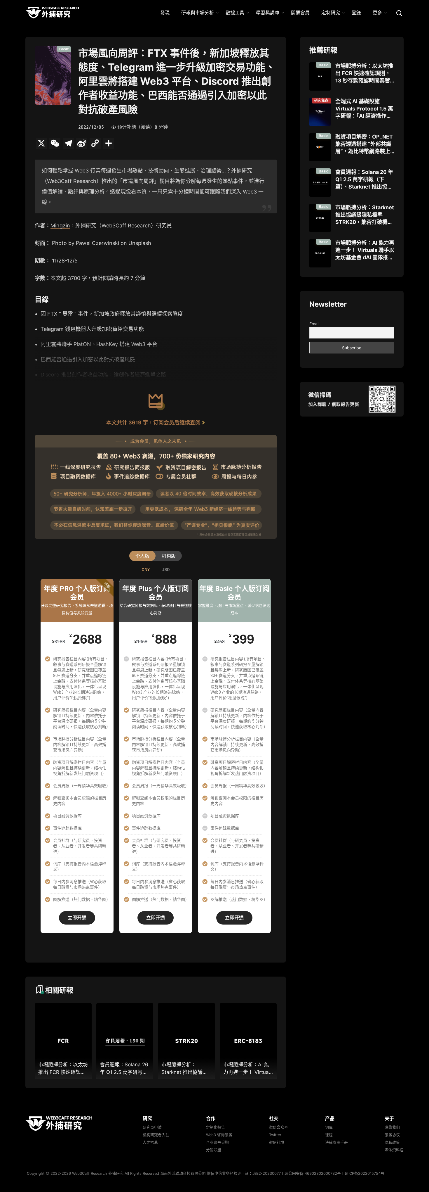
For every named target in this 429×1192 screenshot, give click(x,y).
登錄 (356, 12)
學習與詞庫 (267, 12)
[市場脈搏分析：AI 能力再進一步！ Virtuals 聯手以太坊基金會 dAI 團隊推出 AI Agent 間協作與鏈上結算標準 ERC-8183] (320, 253)
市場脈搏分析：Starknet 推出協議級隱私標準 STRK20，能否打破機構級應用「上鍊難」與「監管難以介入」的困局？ (364, 215)
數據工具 (235, 12)
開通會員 (300, 12)
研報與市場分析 (197, 12)
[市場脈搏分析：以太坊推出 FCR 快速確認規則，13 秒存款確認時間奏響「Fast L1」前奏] (320, 76)
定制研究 (330, 12)
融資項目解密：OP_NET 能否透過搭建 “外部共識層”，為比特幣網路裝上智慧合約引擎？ (364, 144)
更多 (377, 12)
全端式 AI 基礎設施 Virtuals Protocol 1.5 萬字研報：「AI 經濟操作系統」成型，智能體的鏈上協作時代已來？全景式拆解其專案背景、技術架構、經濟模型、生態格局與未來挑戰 (364, 109)
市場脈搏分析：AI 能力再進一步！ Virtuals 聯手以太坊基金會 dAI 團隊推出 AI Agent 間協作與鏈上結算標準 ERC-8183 (364, 250)
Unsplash (139, 243)
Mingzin (60, 225)
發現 (165, 12)
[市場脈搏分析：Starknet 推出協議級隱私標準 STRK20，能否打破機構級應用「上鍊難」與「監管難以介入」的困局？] (320, 218)
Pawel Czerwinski (97, 243)
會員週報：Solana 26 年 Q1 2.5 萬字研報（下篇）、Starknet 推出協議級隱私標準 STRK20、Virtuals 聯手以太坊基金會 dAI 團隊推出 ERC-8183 (364, 180)
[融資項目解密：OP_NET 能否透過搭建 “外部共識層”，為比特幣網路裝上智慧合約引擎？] (320, 147)
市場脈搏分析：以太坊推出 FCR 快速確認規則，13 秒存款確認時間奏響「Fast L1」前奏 (364, 73)
